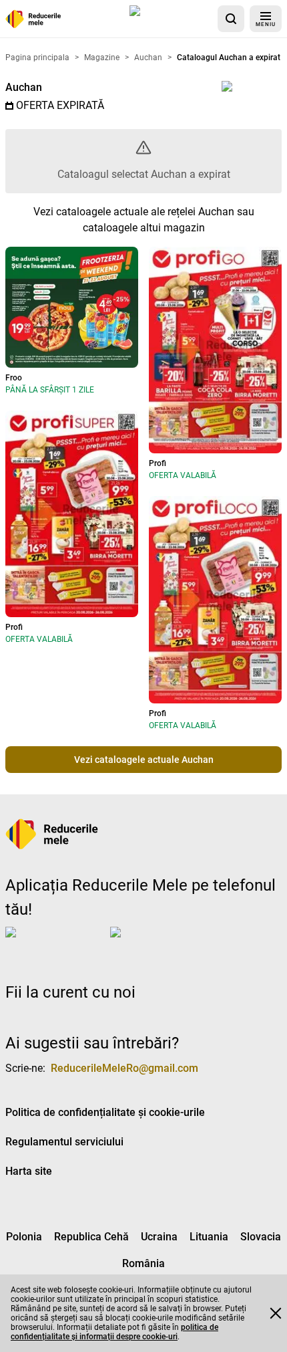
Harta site (28, 1171)
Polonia (24, 1236)
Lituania (209, 1236)
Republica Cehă (91, 1236)
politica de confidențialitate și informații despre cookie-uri (114, 1332)
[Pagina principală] (33, 19)
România (143, 1263)
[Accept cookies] (276, 1313)
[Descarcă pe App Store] (170, 18)
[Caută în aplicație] (231, 18)
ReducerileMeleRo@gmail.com (124, 1068)
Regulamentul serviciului (64, 1141)
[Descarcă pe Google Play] (163, 943)
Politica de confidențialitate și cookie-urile (105, 1112)
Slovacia (260, 1236)
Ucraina (159, 1236)
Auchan (23, 87)
